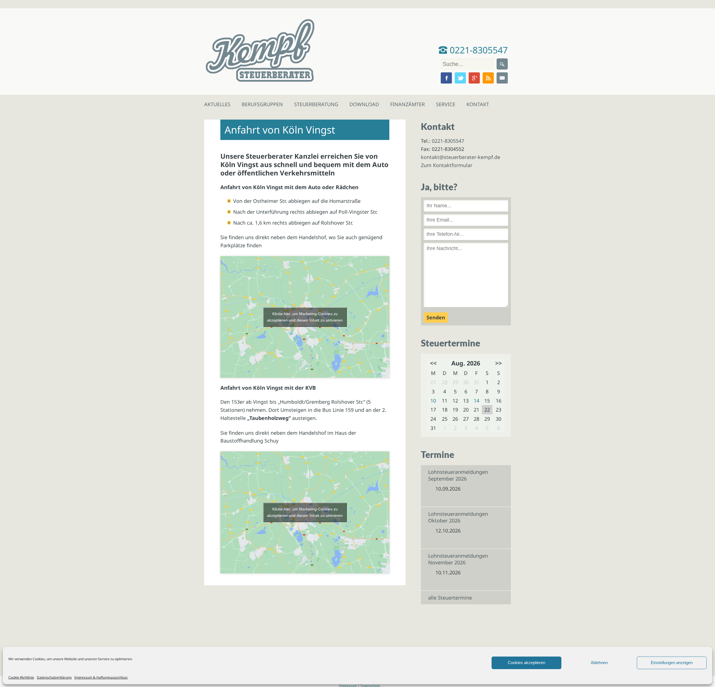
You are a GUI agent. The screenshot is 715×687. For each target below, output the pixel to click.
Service (445, 104)
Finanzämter (405, 104)
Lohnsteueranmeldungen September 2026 (458, 475)
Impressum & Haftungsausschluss (101, 677)
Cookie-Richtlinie (21, 677)
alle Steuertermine (450, 597)
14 (476, 400)
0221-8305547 (477, 50)
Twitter (460, 78)
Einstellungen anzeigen (672, 662)
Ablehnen (599, 662)
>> (498, 363)
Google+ (474, 78)
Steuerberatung (313, 104)
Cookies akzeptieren (526, 662)
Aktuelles (217, 104)
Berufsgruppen (260, 104)
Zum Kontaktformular (446, 165)
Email (502, 78)
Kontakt (477, 104)
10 (433, 400)
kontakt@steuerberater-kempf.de (460, 157)
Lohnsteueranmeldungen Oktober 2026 (458, 517)
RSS (488, 78)
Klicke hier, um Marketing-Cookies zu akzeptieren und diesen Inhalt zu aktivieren (305, 317)
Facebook (446, 78)
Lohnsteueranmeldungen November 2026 (458, 559)
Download (362, 104)
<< (433, 363)
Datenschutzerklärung (54, 677)
